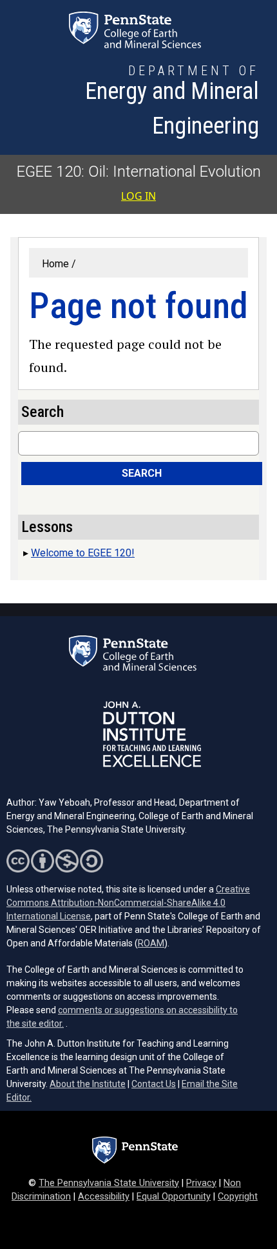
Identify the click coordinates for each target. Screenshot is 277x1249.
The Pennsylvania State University (109, 1183)
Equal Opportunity (174, 1196)
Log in (138, 196)
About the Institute (88, 1084)
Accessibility (103, 1196)
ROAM (151, 943)
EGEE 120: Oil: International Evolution (139, 172)
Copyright (238, 1196)
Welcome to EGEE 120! (83, 553)
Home (55, 264)
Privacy (201, 1183)
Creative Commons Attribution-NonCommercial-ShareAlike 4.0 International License (128, 902)
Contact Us (153, 1084)
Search (142, 473)
